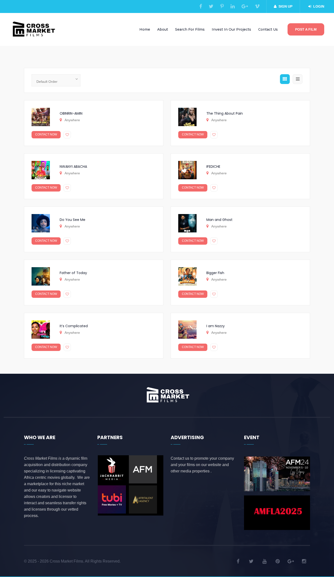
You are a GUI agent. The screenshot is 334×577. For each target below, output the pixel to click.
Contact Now (46, 134)
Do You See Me (72, 219)
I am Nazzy (215, 326)
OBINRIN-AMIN (71, 113)
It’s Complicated (74, 326)
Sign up (285, 6)
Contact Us (268, 29)
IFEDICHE (213, 166)
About (162, 29)
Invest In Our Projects (231, 29)
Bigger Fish (215, 272)
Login (318, 6)
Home (144, 29)
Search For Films (190, 29)
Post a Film (306, 29)
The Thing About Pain (224, 113)
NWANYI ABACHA (73, 166)
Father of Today (73, 272)
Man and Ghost (219, 219)
